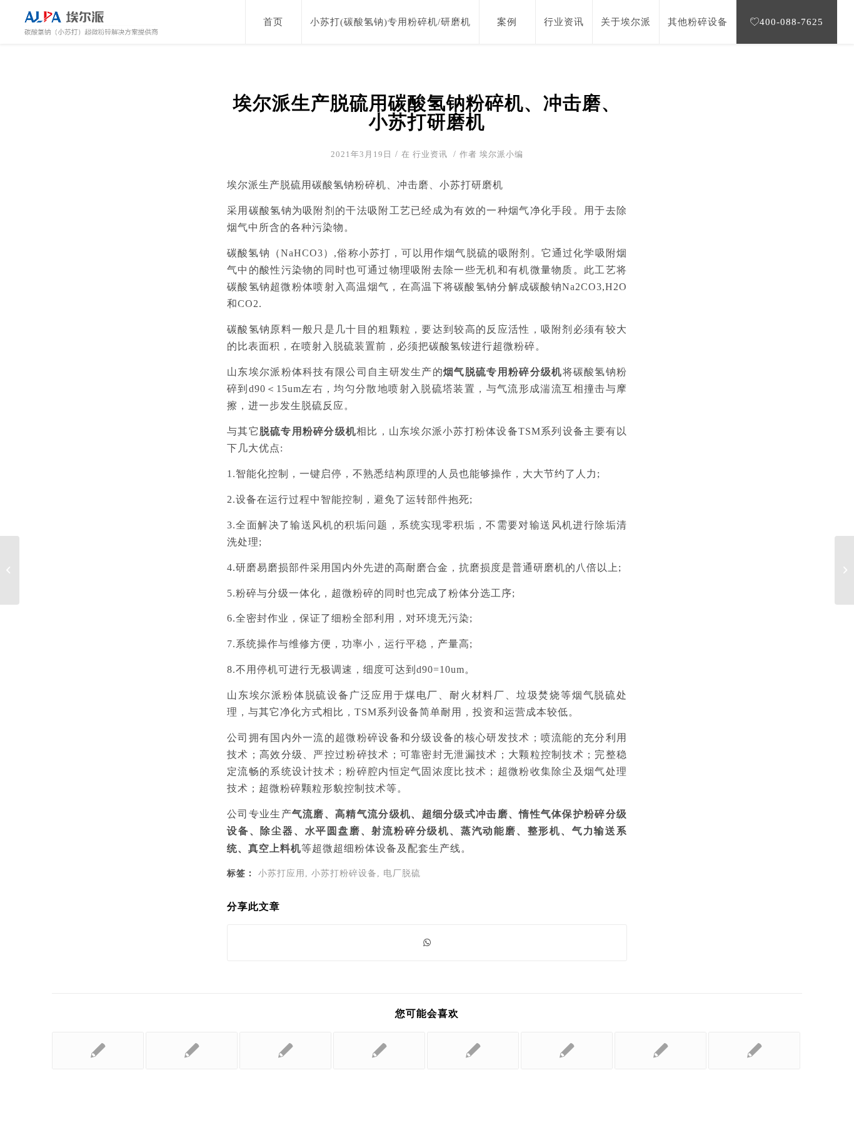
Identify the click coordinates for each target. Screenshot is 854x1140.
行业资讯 (430, 154)
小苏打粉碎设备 (344, 873)
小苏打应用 (281, 873)
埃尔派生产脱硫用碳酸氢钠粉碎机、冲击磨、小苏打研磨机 (427, 112)
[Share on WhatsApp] (427, 943)
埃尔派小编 (501, 154)
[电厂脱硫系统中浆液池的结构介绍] (98, 1050)
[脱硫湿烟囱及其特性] (754, 1050)
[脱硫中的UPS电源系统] (660, 1050)
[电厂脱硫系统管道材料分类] (192, 1050)
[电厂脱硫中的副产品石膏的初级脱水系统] (379, 1050)
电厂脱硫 (402, 873)
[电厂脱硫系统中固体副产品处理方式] (285, 1050)
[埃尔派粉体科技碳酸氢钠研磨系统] (567, 1050)
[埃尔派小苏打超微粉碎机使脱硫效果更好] (9, 570)
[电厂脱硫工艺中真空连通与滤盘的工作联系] (473, 1050)
